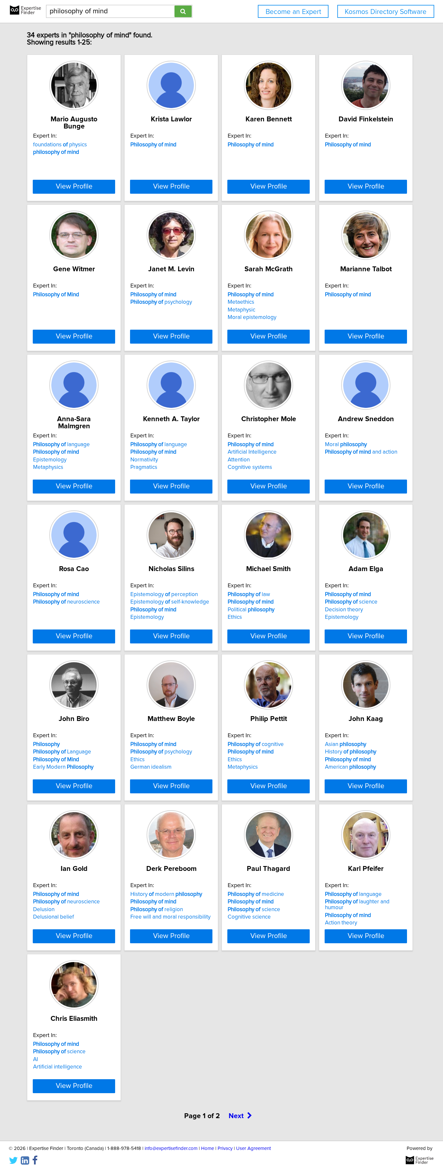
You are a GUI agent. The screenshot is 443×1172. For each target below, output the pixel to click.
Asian (345, 744)
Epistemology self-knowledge (169, 602)
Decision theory (344, 610)
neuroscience (66, 602)
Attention (239, 460)
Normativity (144, 460)
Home (207, 1148)
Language (62, 752)
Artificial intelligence (57, 1067)
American (350, 767)
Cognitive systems (250, 467)
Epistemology (49, 460)
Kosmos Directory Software (385, 11)
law (249, 594)
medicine (256, 894)
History (350, 752)
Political (251, 610)
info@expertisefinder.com (171, 1148)
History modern (166, 894)
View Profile (74, 186)
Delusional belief (53, 917)
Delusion (43, 909)
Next (236, 1116)
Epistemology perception (164, 594)
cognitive (256, 744)
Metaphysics (48, 467)
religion (156, 909)
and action (361, 452)
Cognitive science (249, 917)
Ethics (235, 617)
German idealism (151, 767)
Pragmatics (143, 467)
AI (35, 1059)
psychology (161, 302)
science (351, 602)
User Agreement (253, 1148)
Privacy (225, 1148)
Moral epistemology (252, 317)
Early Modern (63, 767)
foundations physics (60, 145)
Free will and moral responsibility (170, 917)
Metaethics (241, 302)
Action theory (341, 923)
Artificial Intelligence (252, 452)
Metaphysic (241, 310)
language (61, 444)
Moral (346, 444)
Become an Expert (293, 11)
